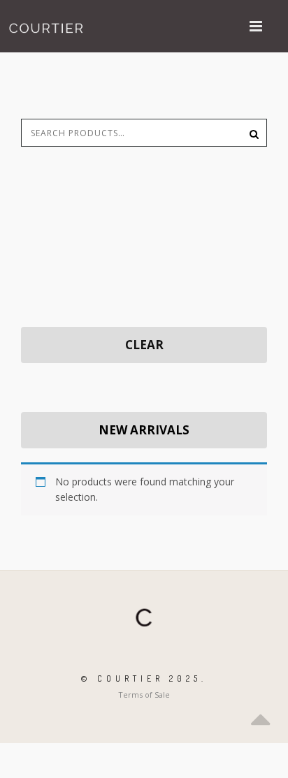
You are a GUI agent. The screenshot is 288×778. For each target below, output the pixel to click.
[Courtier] (47, 26)
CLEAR (144, 345)
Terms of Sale (144, 694)
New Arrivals (144, 430)
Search (249, 133)
